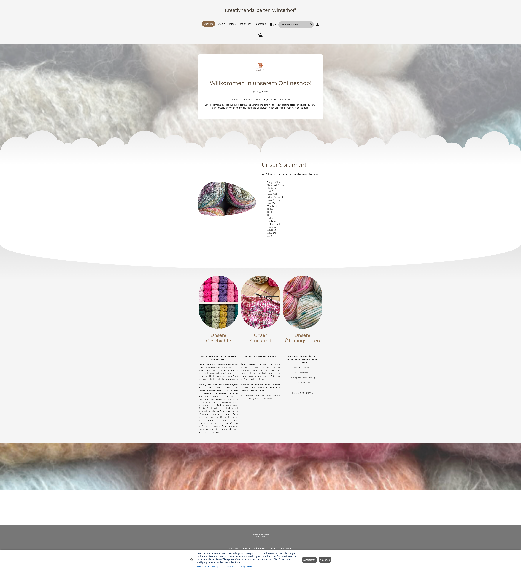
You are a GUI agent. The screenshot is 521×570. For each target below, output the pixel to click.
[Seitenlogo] (260, 15)
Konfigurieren (246, 566)
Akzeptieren (309, 559)
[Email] (260, 35)
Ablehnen (325, 559)
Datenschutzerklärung (206, 566)
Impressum (228, 566)
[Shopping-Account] (317, 24)
